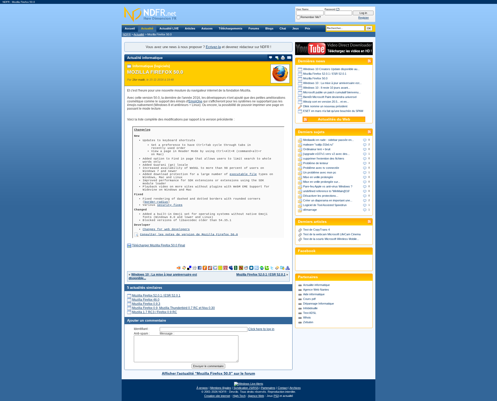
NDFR (127, 34)
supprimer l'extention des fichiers (323, 158)
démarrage (310, 209)
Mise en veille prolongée (318, 177)
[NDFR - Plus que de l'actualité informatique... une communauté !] (248, 14)
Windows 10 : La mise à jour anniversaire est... (332, 83)
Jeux (295, 28)
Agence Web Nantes (316, 289)
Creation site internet (217, 395)
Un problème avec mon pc (319, 172)
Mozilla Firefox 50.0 (155, 72)
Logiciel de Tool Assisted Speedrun (325, 205)
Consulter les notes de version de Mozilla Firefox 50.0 (189, 234)
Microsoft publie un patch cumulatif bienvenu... (332, 92)
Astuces (207, 28)
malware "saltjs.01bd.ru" (318, 144)
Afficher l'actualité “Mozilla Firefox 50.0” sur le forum (208, 373)
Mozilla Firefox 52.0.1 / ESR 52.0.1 (261, 274)
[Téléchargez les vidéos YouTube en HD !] (334, 52)
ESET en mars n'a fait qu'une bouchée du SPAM (333, 110)
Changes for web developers (166, 229)
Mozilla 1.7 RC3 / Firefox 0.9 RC (154, 312)
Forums (253, 28)
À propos (202, 387)
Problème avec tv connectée (321, 167)
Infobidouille (310, 308)
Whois (307, 317)
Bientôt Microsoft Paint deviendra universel (329, 97)
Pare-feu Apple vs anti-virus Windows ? (327, 186)
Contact (283, 387)
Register (363, 17)
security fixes (169, 205)
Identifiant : (141, 329)
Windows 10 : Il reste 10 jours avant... (326, 87)
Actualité (147, 28)
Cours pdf (309, 298)
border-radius (156, 201)
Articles (190, 28)
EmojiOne (195, 101)
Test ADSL (309, 312)
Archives (295, 387)
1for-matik (138, 79)
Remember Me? (311, 17)
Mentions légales (220, 387)
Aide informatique (314, 294)
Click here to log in (261, 329)
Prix (307, 28)
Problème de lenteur (315, 163)
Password (330, 9)
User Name (302, 9)
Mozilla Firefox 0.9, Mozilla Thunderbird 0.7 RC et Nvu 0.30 (173, 308)
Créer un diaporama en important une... (327, 200)
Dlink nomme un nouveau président (325, 106)
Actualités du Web (334, 119)
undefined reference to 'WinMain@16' (326, 191)
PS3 (276, 395)
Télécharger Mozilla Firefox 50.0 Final (158, 245)
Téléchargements (230, 28)
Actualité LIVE (169, 28)
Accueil (130, 28)
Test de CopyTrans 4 (316, 229)
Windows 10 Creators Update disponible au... (331, 69)
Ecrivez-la (213, 47)
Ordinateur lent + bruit (316, 149)
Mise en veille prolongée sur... (321, 181)
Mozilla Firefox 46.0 (145, 299)
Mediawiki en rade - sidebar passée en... (328, 139)
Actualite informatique (316, 284)
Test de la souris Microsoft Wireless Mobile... (331, 238)
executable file (243, 174)
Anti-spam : (142, 333)
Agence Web (256, 395)
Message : (167, 333)
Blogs (269, 28)
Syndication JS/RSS (246, 387)
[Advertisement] (208, 258)
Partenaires (268, 387)
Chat (283, 28)
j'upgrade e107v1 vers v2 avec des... (326, 153)
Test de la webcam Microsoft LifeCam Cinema (332, 234)
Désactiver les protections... (320, 195)
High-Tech (239, 395)
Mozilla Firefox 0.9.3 (146, 304)
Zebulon (308, 322)
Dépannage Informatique (318, 303)
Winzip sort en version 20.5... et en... (326, 101)
